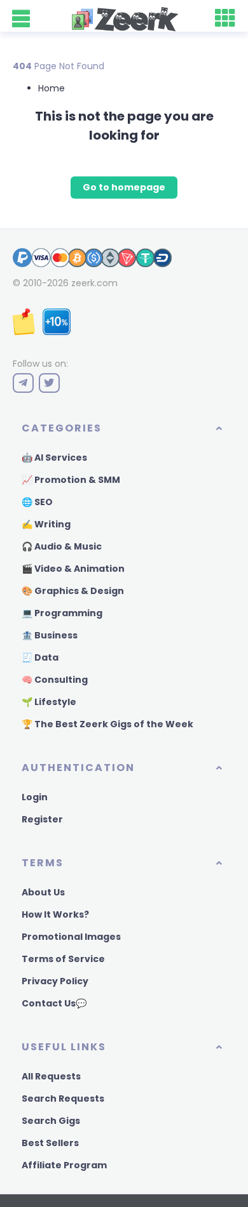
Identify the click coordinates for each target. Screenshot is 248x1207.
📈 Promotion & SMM (71, 479)
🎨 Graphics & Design (73, 590)
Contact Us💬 (54, 1003)
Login (35, 797)
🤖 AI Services (54, 457)
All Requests (51, 1076)
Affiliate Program (64, 1165)
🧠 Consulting (55, 679)
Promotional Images (71, 936)
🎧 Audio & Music (62, 546)
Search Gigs (51, 1120)
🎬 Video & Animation (73, 568)
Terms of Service (63, 959)
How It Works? (55, 914)
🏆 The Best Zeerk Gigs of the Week (107, 724)
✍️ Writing (46, 524)
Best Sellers (50, 1143)
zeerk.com (94, 283)
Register (42, 819)
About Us (43, 892)
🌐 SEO (37, 502)
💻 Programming (62, 613)
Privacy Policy (55, 981)
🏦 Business (50, 635)
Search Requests (63, 1098)
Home (51, 88)
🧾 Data (40, 657)
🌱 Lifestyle (49, 702)
